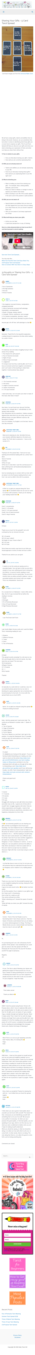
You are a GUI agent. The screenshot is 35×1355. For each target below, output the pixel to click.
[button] (32, 12)
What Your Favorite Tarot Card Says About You (15, 260)
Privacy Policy (17, 1335)
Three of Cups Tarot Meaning (10, 1322)
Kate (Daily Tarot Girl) (12, 429)
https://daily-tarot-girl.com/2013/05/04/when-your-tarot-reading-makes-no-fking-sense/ (17, 760)
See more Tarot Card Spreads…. (11, 254)
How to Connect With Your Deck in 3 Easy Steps (16, 264)
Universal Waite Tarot (26, 73)
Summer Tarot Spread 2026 (10, 1316)
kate (7, 1032)
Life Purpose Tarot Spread (9, 1324)
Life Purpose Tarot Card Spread (11, 262)
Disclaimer (18, 1337)
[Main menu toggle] (3, 12)
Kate (7, 701)
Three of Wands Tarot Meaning (11, 1319)
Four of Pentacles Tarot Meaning (11, 1313)
